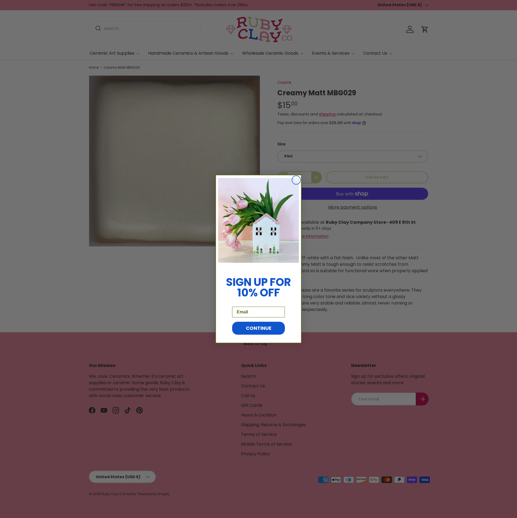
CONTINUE (258, 328)
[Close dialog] (296, 180)
